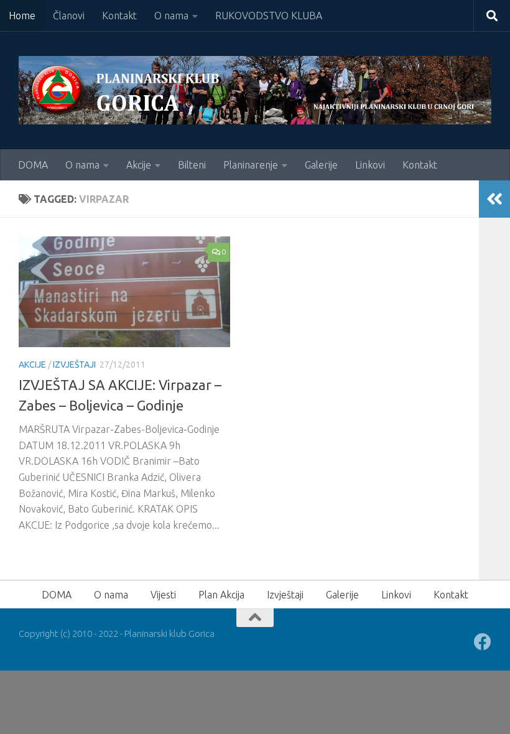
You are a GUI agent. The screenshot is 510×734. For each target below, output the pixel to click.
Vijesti (163, 594)
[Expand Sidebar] (494, 199)
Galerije (321, 164)
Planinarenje (250, 164)
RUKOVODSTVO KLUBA (268, 15)
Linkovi (370, 164)
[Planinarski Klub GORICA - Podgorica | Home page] (255, 90)
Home (22, 15)
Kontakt (119, 15)
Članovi (69, 15)
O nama (171, 15)
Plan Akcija (221, 594)
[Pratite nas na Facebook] (482, 642)
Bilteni (192, 164)
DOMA (33, 164)
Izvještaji (74, 364)
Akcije (138, 164)
